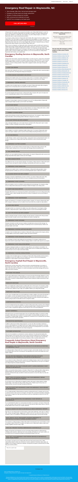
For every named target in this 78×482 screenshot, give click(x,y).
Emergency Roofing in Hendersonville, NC (61, 72)
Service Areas (65, 1)
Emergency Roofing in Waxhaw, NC (60, 84)
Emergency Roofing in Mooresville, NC (60, 70)
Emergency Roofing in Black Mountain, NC (61, 69)
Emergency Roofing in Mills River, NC (60, 85)
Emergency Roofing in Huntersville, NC (60, 82)
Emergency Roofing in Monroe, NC (60, 87)
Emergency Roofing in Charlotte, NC (60, 80)
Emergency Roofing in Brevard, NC (60, 89)
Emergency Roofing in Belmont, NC (60, 67)
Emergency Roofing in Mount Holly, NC (60, 76)
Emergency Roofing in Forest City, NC (60, 74)
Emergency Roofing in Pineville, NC (60, 59)
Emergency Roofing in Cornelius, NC (60, 54)
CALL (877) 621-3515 (20, 23)
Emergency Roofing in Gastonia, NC (60, 78)
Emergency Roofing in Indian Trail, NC (60, 55)
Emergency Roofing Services (56, 1)
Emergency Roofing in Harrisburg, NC (60, 63)
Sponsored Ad (32, 26)
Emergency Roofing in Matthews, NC (60, 57)
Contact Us (71, 1)
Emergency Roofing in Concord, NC (60, 61)
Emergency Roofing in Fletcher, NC (60, 65)
